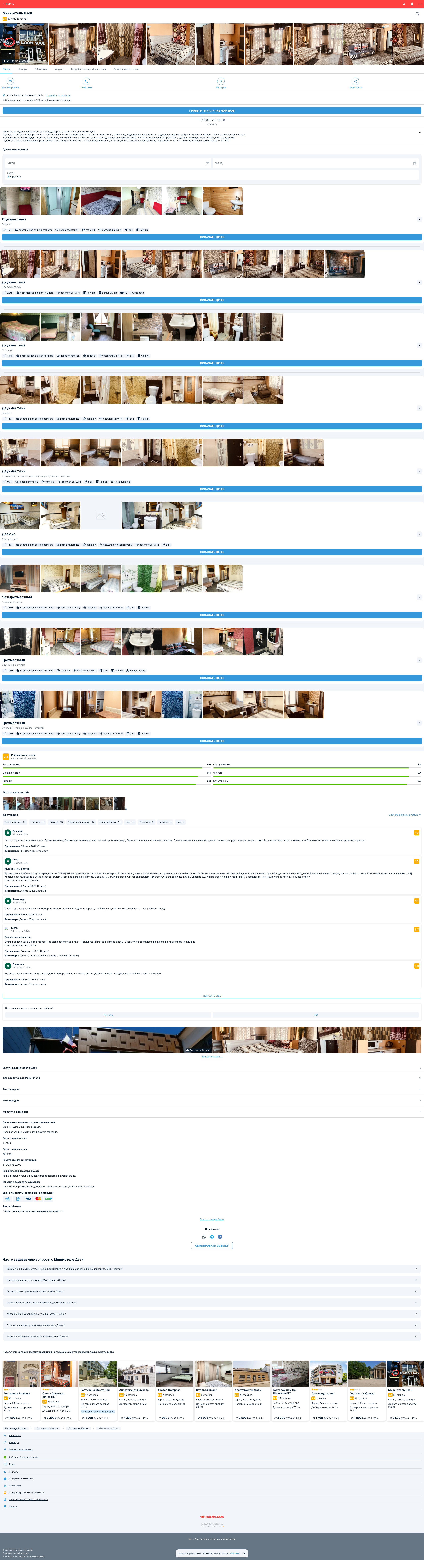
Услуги (58, 69)
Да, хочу (108, 1014)
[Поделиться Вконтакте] (220, 1237)
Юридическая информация (15, 1553)
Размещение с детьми (126, 69)
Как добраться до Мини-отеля (88, 69)
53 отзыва (41, 69)
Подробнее (234, 1553)
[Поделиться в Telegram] (212, 1237)
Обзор (6, 69)
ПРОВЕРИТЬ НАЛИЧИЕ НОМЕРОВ (212, 110)
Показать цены (212, 237)
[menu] (420, 4)
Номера (22, 69)
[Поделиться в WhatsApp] (204, 1237)
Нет (316, 1014)
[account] (412, 4)
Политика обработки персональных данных (23, 1556)
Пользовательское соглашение (17, 1550)
